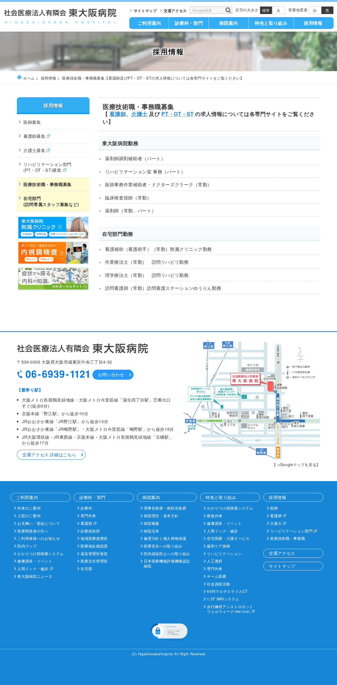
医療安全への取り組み (163, 546)
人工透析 (214, 561)
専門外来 (88, 515)
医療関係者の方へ (32, 531)
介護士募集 (34, 150)
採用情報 (313, 23)
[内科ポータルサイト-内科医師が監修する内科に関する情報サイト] (53, 289)
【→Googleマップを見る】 (296, 464)
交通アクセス (175, 10)
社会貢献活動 (218, 583)
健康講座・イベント (34, 561)
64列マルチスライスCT (227, 591)
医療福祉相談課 (94, 546)
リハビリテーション (224, 553)
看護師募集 (34, 136)
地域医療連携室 (94, 538)
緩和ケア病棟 (218, 546)
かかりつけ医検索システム (40, 553)
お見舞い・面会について (38, 523)
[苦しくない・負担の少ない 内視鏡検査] (53, 263)
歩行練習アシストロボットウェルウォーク (230, 609)
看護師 (118, 114)
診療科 (86, 508)
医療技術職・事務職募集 (47, 184)
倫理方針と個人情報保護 (165, 538)
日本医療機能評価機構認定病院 (167, 563)
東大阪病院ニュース (34, 576)
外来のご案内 (29, 508)
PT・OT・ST (177, 114)
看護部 (86, 523)
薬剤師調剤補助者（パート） (135, 158)
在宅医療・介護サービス (228, 538)
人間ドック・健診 (32, 568)
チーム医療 (216, 576)
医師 (274, 508)
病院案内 (228, 23)
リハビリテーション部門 (47, 167)
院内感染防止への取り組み (167, 553)
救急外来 (214, 515)
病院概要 (151, 523)
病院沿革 (151, 531)
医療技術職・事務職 (287, 538)
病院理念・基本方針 (161, 515)
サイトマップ (145, 10)
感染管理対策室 (94, 553)
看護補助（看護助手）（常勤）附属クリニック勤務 (158, 249)
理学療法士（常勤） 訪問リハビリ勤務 (147, 275)
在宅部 (86, 568)
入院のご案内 (29, 515)
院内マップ (27, 546)
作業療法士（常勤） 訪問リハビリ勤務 (147, 262)
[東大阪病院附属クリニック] (53, 238)
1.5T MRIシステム (223, 598)
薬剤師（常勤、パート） (130, 210)
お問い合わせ (111, 374)
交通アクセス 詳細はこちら (49, 455)
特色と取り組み (271, 23)
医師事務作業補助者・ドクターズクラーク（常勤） (158, 184)
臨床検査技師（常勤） (128, 197)
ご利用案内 (149, 23)
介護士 (139, 114)
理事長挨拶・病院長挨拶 (165, 508)
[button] (168, 631)
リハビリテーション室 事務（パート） (145, 171)
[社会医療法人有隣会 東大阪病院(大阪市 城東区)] (60, 22)
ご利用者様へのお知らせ (38, 538)
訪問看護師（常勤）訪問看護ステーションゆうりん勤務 (163, 288)
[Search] (227, 9)
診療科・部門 (189, 23)
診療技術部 (90, 531)
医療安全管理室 (94, 561)
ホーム (29, 78)
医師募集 (32, 122)
